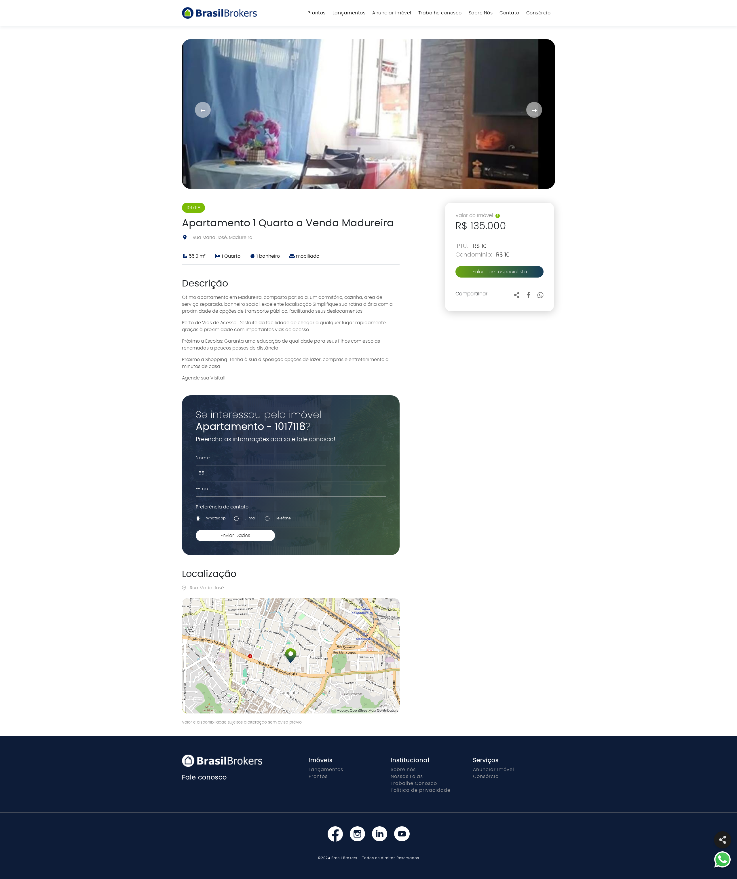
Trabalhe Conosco (414, 783)
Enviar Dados (235, 535)
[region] (291, 655)
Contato (509, 13)
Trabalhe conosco (440, 13)
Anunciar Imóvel (493, 769)
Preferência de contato (222, 507)
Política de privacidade (421, 790)
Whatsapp (216, 518)
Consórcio (538, 13)
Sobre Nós (481, 13)
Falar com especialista (499, 271)
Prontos (316, 13)
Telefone (283, 518)
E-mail (250, 518)
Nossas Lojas (407, 776)
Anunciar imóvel (391, 13)
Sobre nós (403, 769)
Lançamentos (349, 13)
